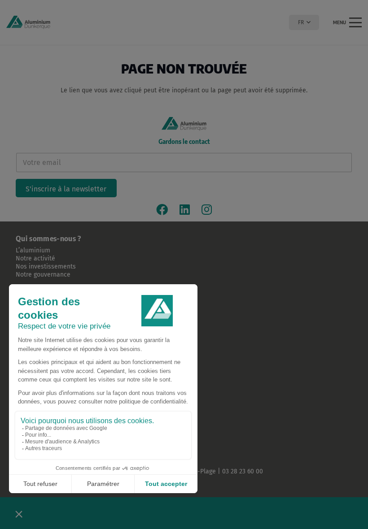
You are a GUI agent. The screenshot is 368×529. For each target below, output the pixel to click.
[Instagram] (207, 209)
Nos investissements (46, 266)
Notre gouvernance (43, 274)
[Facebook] (162, 209)
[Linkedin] (185, 209)
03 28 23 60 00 (242, 471)
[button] (304, 22)
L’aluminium (33, 250)
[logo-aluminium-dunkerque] (28, 22)
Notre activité (35, 258)
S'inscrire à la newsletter (66, 189)
